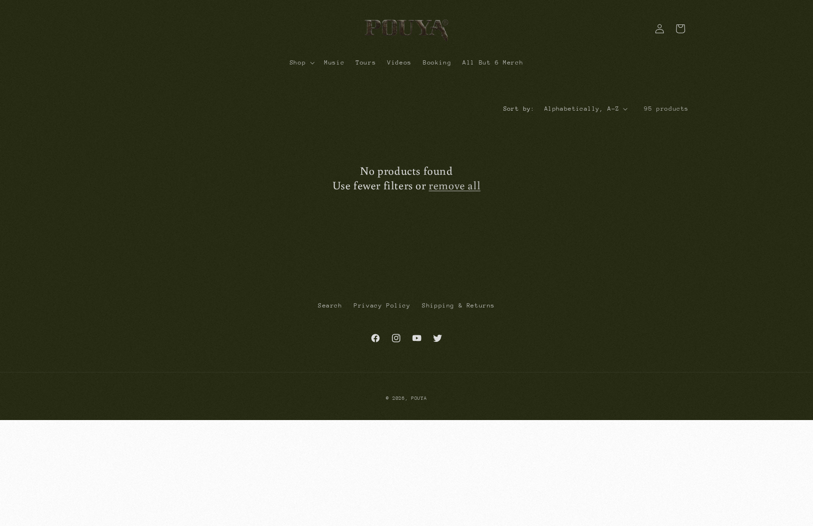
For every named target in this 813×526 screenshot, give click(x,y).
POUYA (419, 398)
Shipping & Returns (458, 305)
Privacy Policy (382, 305)
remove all (454, 185)
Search (330, 305)
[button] (301, 63)
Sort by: (519, 108)
